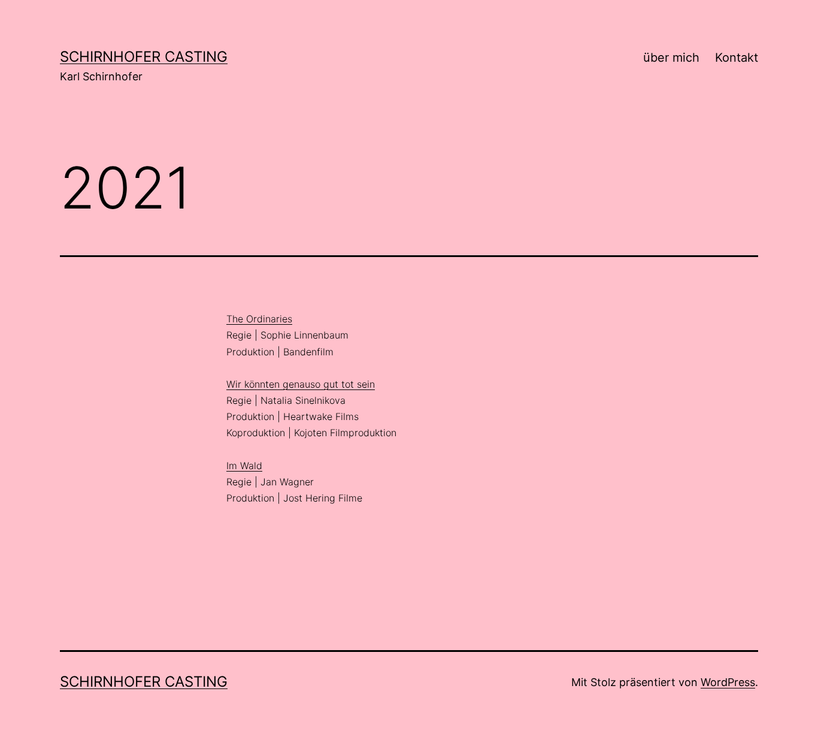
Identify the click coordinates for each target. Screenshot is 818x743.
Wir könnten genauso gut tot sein (300, 384)
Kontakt (736, 57)
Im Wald (244, 466)
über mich (671, 57)
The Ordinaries (259, 319)
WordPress (728, 682)
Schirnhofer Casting (144, 56)
